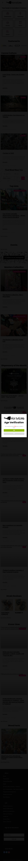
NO (14, 433)
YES (14, 430)
